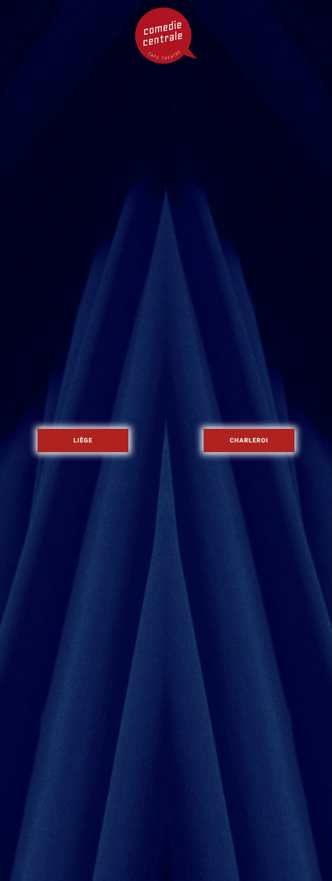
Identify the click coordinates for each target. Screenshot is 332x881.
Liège (83, 440)
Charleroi (249, 440)
